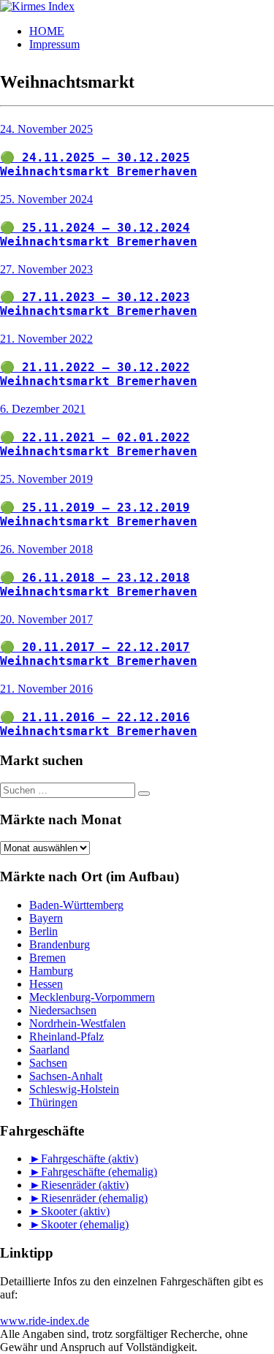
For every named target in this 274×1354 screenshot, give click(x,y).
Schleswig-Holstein (74, 1089)
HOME (46, 31)
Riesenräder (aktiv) (85, 1185)
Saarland (49, 1049)
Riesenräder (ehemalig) (94, 1198)
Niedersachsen (62, 1010)
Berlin (43, 931)
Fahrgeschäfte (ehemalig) (99, 1171)
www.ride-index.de (44, 1321)
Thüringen (53, 1102)
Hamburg (51, 971)
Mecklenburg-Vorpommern (92, 997)
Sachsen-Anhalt (65, 1076)
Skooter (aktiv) (75, 1211)
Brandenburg (59, 944)
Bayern (46, 918)
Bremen (47, 957)
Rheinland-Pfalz (66, 1036)
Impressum (54, 44)
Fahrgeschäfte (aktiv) (89, 1158)
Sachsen (48, 1063)
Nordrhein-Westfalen (77, 1023)
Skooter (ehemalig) (85, 1224)
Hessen (46, 984)
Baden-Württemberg (76, 905)
